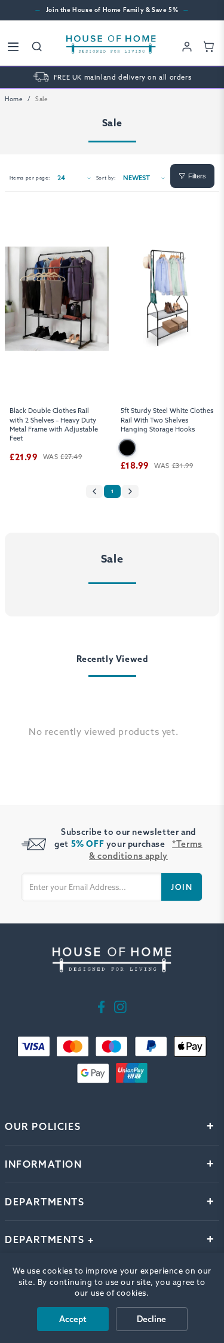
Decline (151, 1319)
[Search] (37, 46)
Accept (73, 1319)
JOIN (181, 887)
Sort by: (106, 178)
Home (14, 99)
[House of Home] (111, 46)
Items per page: (30, 178)
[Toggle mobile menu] (13, 46)
